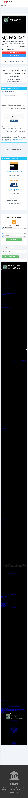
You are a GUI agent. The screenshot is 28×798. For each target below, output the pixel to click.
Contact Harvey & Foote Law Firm (10, 88)
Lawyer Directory (4, 11)
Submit (14, 121)
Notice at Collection (18, 139)
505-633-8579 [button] (14, 53)
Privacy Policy (5, 140)
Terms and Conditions (14, 140)
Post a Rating (14, 239)
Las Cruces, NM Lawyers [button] (14, 149)
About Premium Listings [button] (14, 81)
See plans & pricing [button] (14, 206)
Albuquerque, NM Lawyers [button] (14, 146)
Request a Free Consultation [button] (14, 61)
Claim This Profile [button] (14, 79)
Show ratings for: (5, 247)
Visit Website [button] (14, 56)
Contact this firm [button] (14, 175)
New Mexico (12, 11)
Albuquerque (18, 11)
